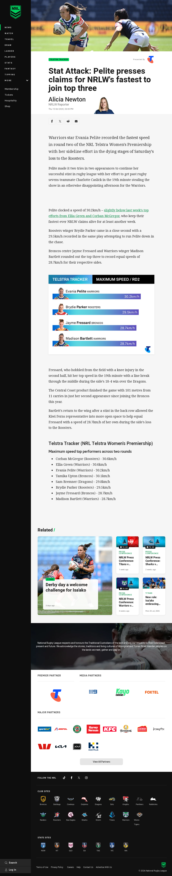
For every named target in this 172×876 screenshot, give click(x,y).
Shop (7, 106)
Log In (12, 869)
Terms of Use (42, 867)
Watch (9, 33)
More (8, 80)
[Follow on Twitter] (79, 778)
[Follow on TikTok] (64, 778)
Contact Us (88, 867)
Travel (9, 39)
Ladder (9, 51)
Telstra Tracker (59, 60)
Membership (11, 88)
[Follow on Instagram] (86, 778)
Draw (8, 45)
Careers (70, 867)
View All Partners (101, 761)
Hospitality (11, 100)
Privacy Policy (57, 867)
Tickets (9, 94)
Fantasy (10, 68)
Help (79, 867)
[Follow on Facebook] (71, 778)
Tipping (10, 74)
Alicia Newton (67, 99)
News (8, 27)
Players (10, 57)
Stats (9, 62)
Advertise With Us (104, 867)
